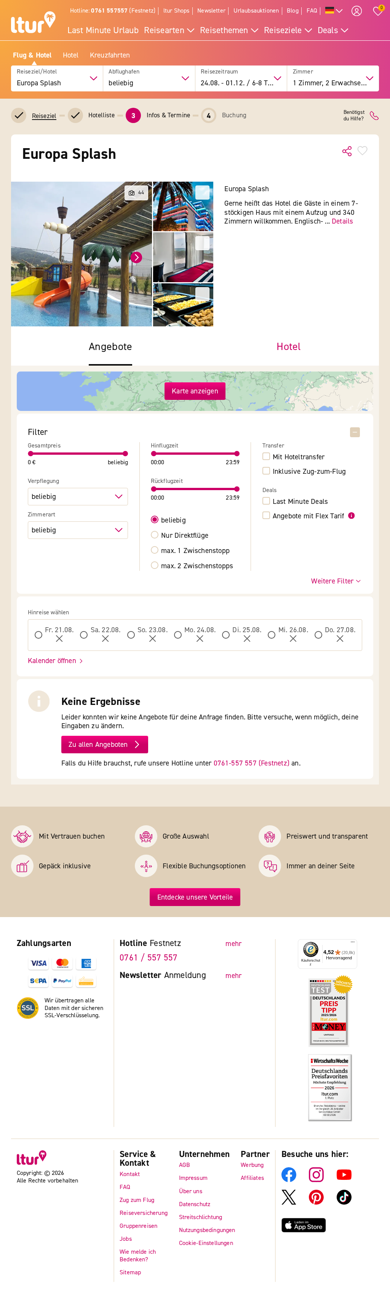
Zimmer (303, 71)
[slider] (31, 453)
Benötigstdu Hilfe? (354, 115)
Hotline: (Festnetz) (112, 10)
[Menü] (352, 943)
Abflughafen (124, 71)
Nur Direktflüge (184, 535)
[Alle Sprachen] (334, 11)
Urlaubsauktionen (256, 10)
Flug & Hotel (32, 55)
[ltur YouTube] (344, 1180)
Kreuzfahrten (110, 55)
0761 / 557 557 (148, 958)
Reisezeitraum (219, 71)
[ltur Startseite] (33, 23)
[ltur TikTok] (344, 1203)
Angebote (110, 346)
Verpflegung (43, 481)
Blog (293, 10)
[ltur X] (288, 1203)
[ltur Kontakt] (374, 115)
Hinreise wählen (48, 612)
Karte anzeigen (195, 391)
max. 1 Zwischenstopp (195, 550)
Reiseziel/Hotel (37, 71)
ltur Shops (176, 10)
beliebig (173, 520)
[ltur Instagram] (316, 1180)
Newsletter (211, 10)
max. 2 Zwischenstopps (197, 565)
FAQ (312, 10)
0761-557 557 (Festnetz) (251, 763)
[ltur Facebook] (288, 1180)
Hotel (71, 55)
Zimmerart (41, 514)
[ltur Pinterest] (316, 1203)
